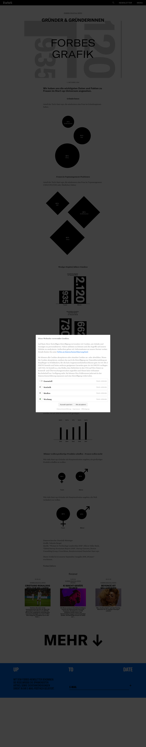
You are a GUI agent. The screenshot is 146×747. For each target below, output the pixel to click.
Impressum (76, 409)
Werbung (48, 399)
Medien (47, 393)
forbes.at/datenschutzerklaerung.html (72, 352)
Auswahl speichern (66, 404)
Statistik (47, 387)
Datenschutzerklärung (64, 409)
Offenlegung (85, 409)
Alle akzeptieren (81, 404)
